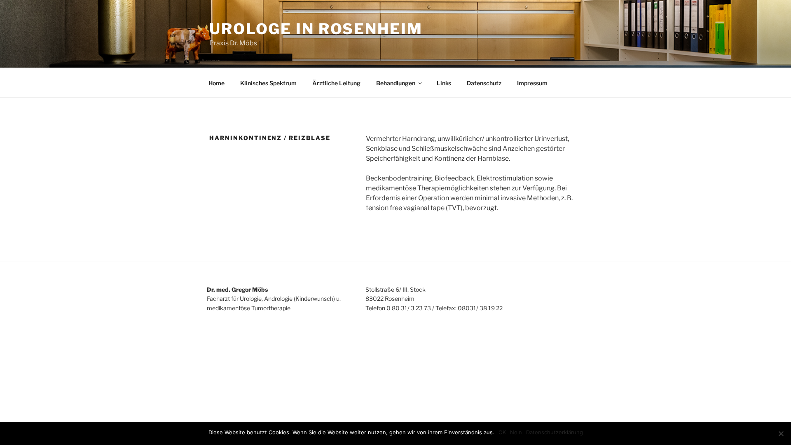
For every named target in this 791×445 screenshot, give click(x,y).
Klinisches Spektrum (268, 83)
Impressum (532, 83)
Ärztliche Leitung (336, 83)
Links (444, 83)
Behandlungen (395, 83)
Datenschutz (484, 83)
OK (502, 432)
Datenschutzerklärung (554, 432)
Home (216, 83)
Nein (516, 432)
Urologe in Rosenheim (316, 29)
